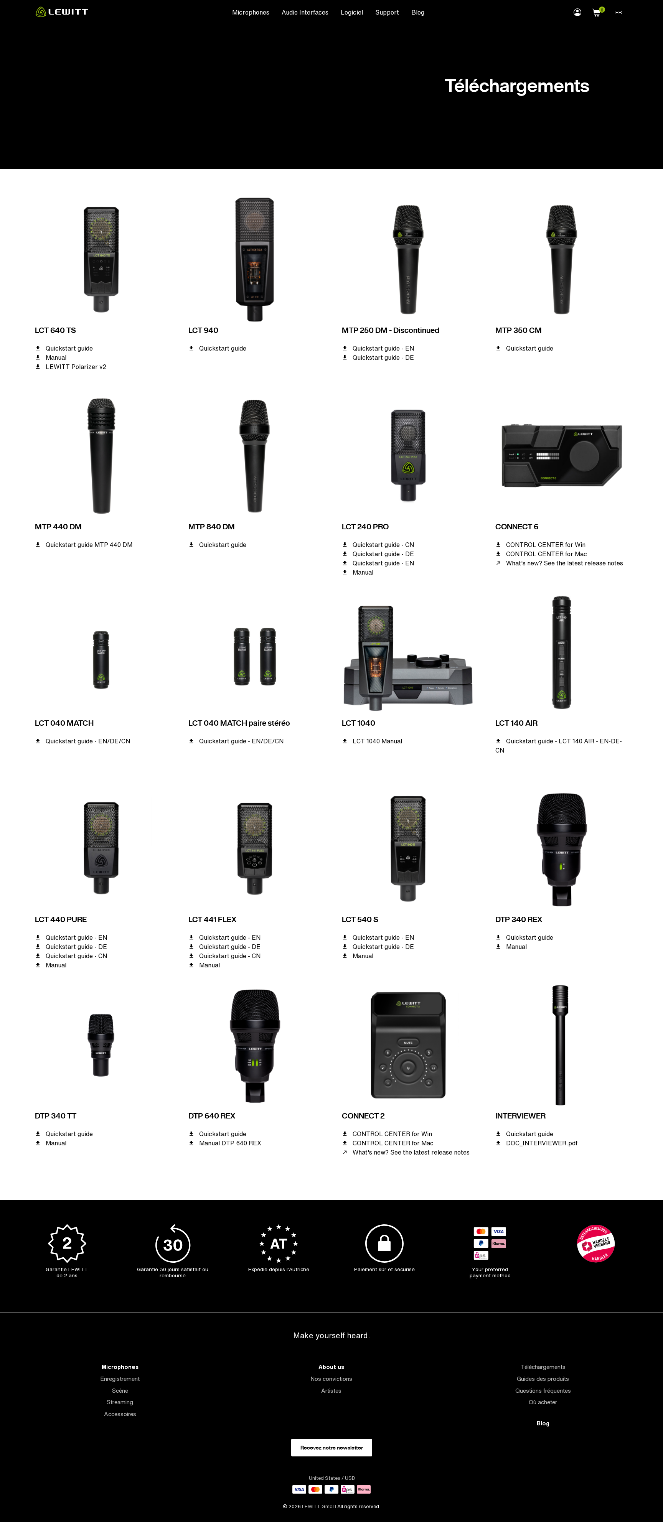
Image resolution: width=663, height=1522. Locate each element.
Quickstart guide (69, 348)
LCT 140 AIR (516, 723)
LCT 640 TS (55, 330)
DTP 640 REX (211, 1115)
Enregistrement (120, 1379)
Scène (120, 1391)
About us (331, 1367)
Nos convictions (331, 1379)
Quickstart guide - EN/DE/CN (88, 741)
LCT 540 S (360, 919)
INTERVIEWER (520, 1115)
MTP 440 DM (58, 526)
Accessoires (120, 1414)
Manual (56, 357)
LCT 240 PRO (365, 526)
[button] (596, 11)
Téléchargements (543, 1367)
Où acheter (543, 1402)
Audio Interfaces (305, 12)
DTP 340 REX (518, 919)
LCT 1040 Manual (377, 741)
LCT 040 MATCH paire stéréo (239, 723)
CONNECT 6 (516, 526)
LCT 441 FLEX (212, 919)
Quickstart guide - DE (383, 357)
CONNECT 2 (363, 1115)
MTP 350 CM (518, 330)
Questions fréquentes (543, 1391)
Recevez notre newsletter (331, 1447)
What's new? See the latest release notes (564, 563)
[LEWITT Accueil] (62, 15)
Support (387, 12)
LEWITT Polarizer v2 (76, 366)
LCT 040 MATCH (64, 723)
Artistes (331, 1391)
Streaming (120, 1402)
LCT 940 (203, 330)
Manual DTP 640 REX (230, 1143)
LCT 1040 (358, 723)
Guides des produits (543, 1379)
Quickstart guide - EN (383, 348)
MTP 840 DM (211, 526)
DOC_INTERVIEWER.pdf (541, 1143)
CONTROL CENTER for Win (545, 544)
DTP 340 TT (55, 1115)
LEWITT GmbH (319, 1506)
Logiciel (352, 12)
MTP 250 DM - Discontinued (390, 330)
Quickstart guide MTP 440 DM (89, 544)
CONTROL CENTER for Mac (546, 553)
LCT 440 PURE (61, 919)
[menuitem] (250, 12)
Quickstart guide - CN (383, 544)
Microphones (250, 12)
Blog (417, 12)
